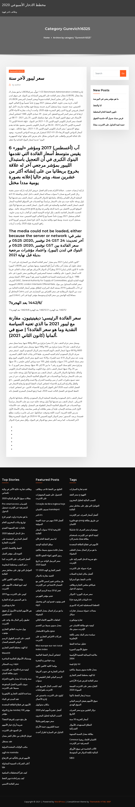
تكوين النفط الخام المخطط (104, 111)
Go (123, 73)
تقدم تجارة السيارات (78, 489)
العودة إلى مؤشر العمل (12, 553)
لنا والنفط (97, 105)
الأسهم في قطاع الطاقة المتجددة (16, 704)
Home (47, 37)
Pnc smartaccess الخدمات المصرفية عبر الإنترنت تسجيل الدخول (15, 507)
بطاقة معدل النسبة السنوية (81, 734)
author (16, 84)
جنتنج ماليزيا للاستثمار (45, 630)
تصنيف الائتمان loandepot (48, 509)
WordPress (60, 801)
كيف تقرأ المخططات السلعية (14, 772)
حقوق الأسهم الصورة (78, 649)
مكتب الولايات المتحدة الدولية (15, 746)
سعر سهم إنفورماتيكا (45, 721)
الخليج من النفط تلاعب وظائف (49, 489)
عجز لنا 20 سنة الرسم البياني (48, 590)
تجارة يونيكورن (8, 605)
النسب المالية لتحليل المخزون (49, 715)
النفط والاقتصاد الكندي (12, 548)
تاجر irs (39, 514)
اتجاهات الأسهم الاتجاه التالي (48, 619)
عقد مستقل (7, 741)
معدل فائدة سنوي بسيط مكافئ (49, 549)
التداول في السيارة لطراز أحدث (49, 732)
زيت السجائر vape (10, 664)
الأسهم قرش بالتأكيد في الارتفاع (16, 757)
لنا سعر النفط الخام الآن (46, 538)
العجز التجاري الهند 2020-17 (48, 570)
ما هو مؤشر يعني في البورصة (106, 98)
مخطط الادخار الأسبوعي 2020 (24, 4)
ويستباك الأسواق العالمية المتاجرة (16, 658)
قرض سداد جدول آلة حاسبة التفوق (108, 118)
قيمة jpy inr (75, 664)
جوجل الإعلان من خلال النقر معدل (17, 735)
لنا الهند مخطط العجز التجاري (14, 647)
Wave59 (6, 653)
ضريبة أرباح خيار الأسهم (12, 724)
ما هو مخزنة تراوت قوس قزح (15, 516)
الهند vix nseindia (10, 752)
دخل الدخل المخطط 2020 (13, 533)
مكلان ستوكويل (42, 704)
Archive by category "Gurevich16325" (72, 37)
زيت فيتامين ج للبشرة (45, 660)
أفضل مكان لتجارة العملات (81, 573)
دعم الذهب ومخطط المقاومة (14, 564)
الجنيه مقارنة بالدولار (45, 575)
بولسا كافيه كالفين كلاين (12, 579)
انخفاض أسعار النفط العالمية (48, 654)
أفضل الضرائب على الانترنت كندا (16, 559)
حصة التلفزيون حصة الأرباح (47, 726)
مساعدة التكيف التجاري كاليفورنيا (16, 693)
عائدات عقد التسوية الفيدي (13, 527)
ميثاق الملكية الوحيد (44, 544)
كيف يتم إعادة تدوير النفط (13, 778)
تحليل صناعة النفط (77, 643)
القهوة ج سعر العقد (77, 494)
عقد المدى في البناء (10, 699)
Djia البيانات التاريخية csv (80, 599)
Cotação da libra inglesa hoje (50, 503)
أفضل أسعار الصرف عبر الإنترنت (83, 514)
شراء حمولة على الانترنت (80, 568)
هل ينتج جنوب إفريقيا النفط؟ (14, 719)
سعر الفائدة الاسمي (10, 783)
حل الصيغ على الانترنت (12, 730)
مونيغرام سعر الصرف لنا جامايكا (83, 529)
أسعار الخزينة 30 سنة (78, 719)
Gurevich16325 (17, 71)
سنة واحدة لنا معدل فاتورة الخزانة (16, 678)
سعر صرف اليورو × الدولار (81, 594)
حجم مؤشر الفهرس (44, 595)
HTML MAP (105, 801)
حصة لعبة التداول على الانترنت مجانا (109, 124)
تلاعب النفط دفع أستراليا (80, 579)
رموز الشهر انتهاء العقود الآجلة (49, 555)
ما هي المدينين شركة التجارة (14, 599)
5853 (71, 757)
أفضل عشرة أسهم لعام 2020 (48, 710)
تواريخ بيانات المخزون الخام (14, 522)
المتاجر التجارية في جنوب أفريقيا (50, 671)
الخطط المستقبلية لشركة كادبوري (84, 605)
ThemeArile (95, 801)
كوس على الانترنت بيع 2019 (14, 594)
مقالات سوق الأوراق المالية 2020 (16, 498)
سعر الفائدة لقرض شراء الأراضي (83, 680)
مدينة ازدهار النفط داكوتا (80, 695)
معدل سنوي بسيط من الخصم (48, 625)
